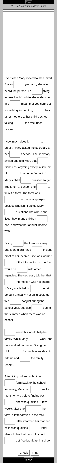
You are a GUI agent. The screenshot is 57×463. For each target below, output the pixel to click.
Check (24, 452)
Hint (35, 452)
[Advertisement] (28, 44)
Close (28, 2)
